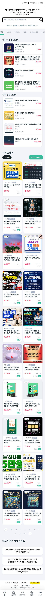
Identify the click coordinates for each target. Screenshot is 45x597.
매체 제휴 (15, 583)
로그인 (41, 3)
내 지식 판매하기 (36, 157)
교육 (25, 32)
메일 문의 (24, 583)
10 (24, 533)
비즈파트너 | (34, 3)
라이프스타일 (34, 32)
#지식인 (35, 25)
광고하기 (7, 583)
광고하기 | (25, 3)
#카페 (30, 25)
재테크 (9, 32)
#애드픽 (9, 25)
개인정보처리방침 (25, 585)
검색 (41, 19)
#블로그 (16, 25)
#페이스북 (23, 25)
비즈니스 (17, 32)
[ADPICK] (7, 3)
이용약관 (15, 585)
